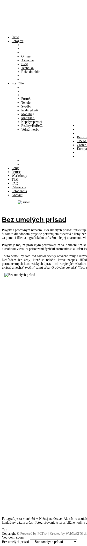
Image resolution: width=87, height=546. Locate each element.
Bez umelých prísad (34, 219)
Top (4, 530)
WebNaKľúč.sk (76, 533)
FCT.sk (42, 533)
